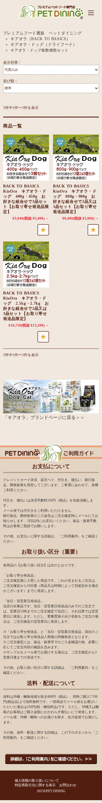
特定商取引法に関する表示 (35, 785)
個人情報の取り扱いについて (37, 781)
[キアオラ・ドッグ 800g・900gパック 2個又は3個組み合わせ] (76, 158)
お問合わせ (67, 785)
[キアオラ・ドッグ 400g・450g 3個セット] (26, 158)
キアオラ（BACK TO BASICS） (40, 39)
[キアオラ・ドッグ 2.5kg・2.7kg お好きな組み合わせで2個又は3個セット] (26, 264)
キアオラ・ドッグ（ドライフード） (43, 44)
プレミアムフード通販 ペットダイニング (42, 33)
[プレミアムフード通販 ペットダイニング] (51, 18)
